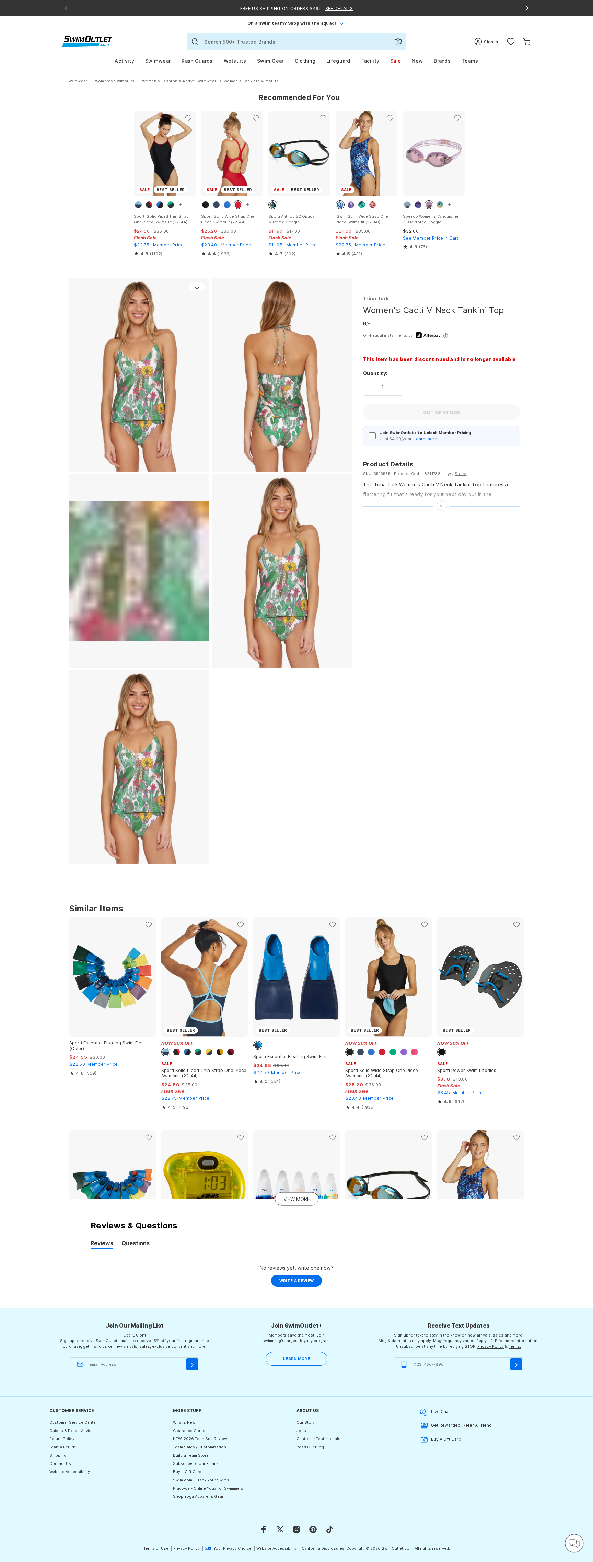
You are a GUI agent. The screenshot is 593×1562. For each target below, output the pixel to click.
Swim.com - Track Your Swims (201, 1480)
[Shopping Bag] (527, 41)
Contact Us (60, 1463)
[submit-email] (192, 1364)
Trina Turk (376, 298)
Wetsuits (235, 61)
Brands (442, 61)
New (417, 61)
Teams (470, 61)
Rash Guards (197, 61)
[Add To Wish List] (197, 286)
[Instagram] (296, 1529)
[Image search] (398, 41)
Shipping (57, 1455)
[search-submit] (195, 41)
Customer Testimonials (318, 1438)
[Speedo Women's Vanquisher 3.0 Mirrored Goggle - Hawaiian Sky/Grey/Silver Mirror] (434, 153)
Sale (395, 61)
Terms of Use (155, 1548)
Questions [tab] (135, 1244)
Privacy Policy (490, 1346)
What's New (184, 1422)
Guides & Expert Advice (71, 1430)
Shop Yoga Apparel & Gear (198, 1496)
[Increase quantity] (394, 387)
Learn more (425, 438)
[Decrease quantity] (370, 387)
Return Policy (61, 1438)
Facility (370, 61)
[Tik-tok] (329, 1529)
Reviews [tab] (102, 1244)
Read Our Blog (310, 1447)
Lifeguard (338, 61)
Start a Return (62, 1447)
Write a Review (300, 1282)
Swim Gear (270, 61)
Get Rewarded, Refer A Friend (461, 1425)
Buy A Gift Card (446, 1439)
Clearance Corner (190, 1430)
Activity (124, 61)
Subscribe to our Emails (196, 1463)
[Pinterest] (313, 1529)
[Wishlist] (511, 41)
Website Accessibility (69, 1471)
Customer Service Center (73, 1422)
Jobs (301, 1430)
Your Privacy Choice (232, 1548)
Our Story (305, 1422)
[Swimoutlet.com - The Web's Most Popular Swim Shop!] (87, 41)
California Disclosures (323, 1548)
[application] (574, 1543)
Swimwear (158, 61)
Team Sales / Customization (199, 1447)
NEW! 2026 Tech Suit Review (200, 1438)
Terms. (515, 1346)
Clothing (305, 61)
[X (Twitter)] (280, 1529)
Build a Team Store (191, 1455)
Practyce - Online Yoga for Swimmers (208, 1488)
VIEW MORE (296, 1199)
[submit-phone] (516, 1364)
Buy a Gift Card (187, 1471)
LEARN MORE (296, 1358)
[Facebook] (263, 1529)
